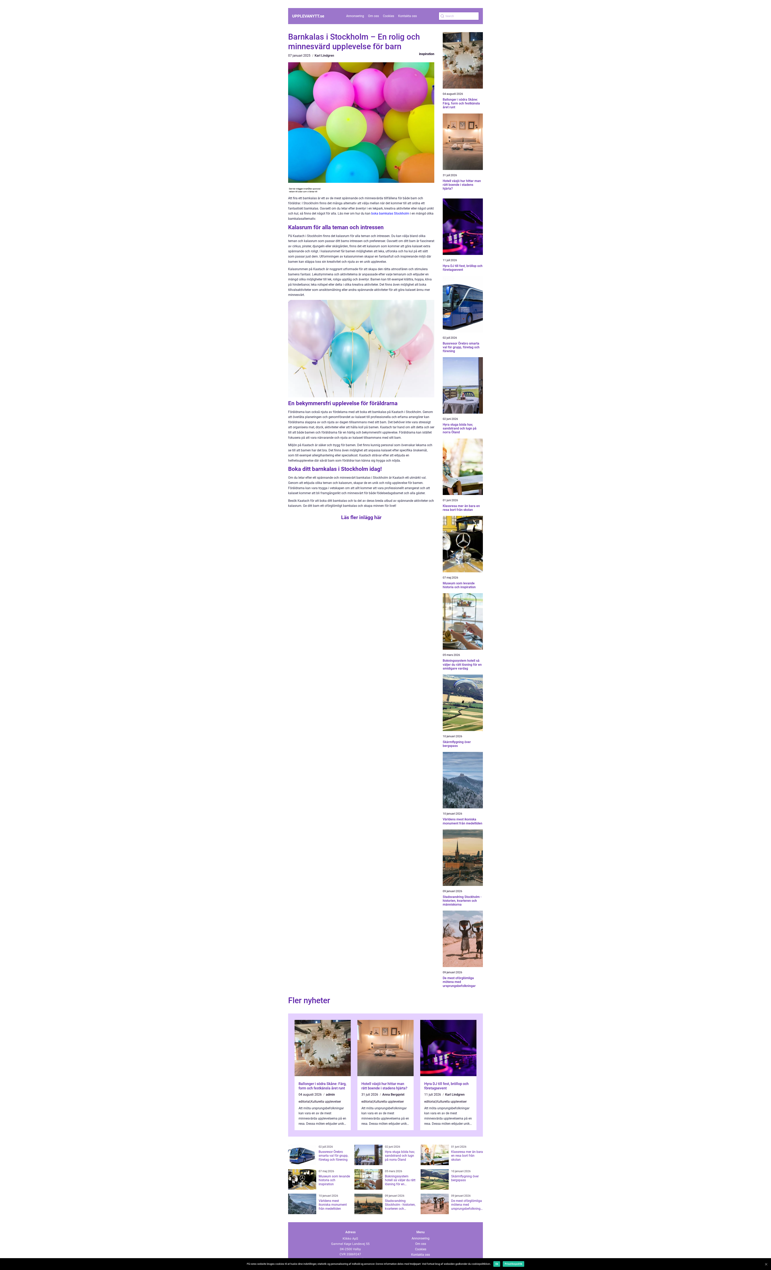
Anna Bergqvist (393, 1094)
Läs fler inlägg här (361, 517)
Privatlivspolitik (513, 1264)
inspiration (426, 54)
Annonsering (355, 16)
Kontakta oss (407, 16)
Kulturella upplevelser (326, 1101)
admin (330, 1094)
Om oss (373, 16)
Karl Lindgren (324, 55)
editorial (304, 1101)
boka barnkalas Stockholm (390, 213)
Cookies (388, 16)
